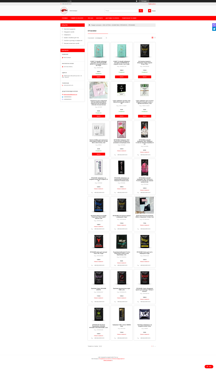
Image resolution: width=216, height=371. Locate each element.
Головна (65, 18)
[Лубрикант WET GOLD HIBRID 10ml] (121, 314)
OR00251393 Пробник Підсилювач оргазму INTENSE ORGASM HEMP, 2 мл (98, 326)
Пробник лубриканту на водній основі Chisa (144, 325)
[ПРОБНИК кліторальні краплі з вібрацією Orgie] (121, 205)
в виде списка (155, 38)
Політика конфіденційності (118, 358)
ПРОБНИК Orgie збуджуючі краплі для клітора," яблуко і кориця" (145, 290)
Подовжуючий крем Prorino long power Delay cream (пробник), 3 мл (121, 253)
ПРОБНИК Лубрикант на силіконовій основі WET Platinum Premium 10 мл (121, 179)
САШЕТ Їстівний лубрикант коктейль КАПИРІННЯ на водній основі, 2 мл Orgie (121, 63)
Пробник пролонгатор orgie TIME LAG (121, 289)
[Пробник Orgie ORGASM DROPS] (98, 277)
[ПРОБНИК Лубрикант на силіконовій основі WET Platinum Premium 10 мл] (121, 167)
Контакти (99, 18)
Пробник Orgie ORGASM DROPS (98, 289)
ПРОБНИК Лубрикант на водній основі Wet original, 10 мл (98, 179)
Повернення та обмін (129, 18)
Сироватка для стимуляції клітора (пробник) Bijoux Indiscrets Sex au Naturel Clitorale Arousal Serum (98, 102)
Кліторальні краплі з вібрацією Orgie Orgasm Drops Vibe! (144, 63)
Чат (210, 366)
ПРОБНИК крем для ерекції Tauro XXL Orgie (98, 252)
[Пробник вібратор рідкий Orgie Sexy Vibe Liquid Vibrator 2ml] (98, 205)
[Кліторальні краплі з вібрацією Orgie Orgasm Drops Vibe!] (144, 50)
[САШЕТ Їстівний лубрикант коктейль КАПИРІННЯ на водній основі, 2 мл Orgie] (121, 50)
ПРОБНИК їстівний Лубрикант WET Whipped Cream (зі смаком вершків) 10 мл (145, 142)
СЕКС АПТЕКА (107, 25)
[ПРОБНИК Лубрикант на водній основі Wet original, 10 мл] (98, 167)
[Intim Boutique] (64, 13)
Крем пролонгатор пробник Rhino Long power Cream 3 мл (145, 216)
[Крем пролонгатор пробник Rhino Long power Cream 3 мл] (144, 205)
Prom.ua (116, 357)
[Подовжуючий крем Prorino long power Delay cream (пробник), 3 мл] (121, 241)
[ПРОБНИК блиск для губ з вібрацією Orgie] (144, 241)
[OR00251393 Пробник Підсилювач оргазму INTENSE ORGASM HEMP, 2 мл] (98, 314)
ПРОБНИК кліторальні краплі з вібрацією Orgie (122, 216)
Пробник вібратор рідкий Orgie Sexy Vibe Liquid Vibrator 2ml (98, 217)
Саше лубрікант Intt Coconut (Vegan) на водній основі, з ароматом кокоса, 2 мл (144, 102)
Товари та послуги (77, 18)
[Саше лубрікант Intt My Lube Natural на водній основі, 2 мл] (121, 90)
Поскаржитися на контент (105, 358)
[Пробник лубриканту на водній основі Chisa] (144, 314)
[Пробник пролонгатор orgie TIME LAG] (121, 277)
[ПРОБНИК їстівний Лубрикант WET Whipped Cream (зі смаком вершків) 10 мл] (144, 129)
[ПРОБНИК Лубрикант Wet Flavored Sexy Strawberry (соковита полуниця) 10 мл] (121, 129)
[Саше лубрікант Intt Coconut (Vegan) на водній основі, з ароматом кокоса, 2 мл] (144, 90)
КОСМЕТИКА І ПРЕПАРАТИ (119, 25)
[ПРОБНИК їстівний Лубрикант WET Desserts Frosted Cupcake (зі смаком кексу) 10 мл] (144, 167)
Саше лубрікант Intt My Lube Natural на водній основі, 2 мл (121, 102)
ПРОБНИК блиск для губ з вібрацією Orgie (145, 252)
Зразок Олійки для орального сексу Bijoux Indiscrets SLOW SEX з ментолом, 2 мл (98, 141)
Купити (98, 76)
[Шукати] (141, 10)
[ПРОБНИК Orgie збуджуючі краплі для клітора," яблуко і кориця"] (144, 277)
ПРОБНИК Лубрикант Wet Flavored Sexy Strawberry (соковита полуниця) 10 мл (121, 141)
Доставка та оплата (112, 18)
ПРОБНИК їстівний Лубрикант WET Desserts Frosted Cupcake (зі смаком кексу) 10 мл (144, 180)
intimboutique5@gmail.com (70, 94)
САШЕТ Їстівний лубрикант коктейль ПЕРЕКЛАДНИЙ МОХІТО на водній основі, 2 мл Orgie (98, 63)
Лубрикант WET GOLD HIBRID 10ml (121, 325)
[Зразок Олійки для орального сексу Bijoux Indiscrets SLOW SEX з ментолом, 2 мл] (98, 129)
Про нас (90, 18)
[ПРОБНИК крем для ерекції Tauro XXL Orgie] (98, 241)
